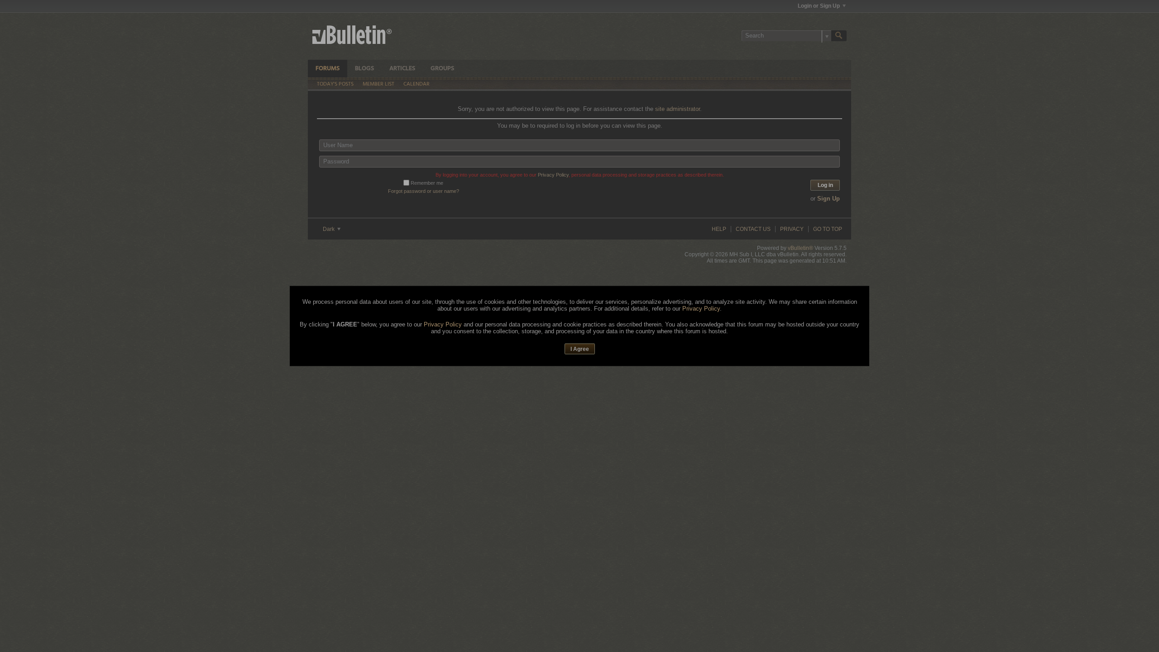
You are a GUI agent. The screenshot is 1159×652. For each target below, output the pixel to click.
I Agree (579, 348)
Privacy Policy (701, 308)
